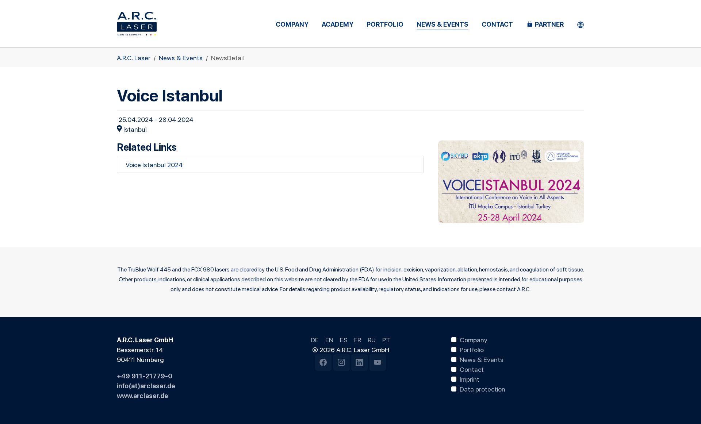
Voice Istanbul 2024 (154, 164)
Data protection (482, 388)
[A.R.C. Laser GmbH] (137, 23)
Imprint (469, 378)
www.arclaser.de (142, 395)
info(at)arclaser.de (146, 385)
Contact (472, 368)
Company (473, 339)
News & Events (481, 359)
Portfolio (472, 349)
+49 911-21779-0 (144, 375)
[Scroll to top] (684, 407)
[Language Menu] (580, 24)
